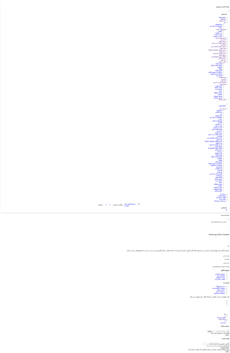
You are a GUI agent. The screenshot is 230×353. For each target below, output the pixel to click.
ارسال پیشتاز (221, 290)
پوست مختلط (218, 92)
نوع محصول (218, 24)
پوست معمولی (217, 96)
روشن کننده (222, 41)
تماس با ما (222, 199)
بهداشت (219, 67)
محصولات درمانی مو (216, 26)
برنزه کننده (222, 51)
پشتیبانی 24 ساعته (219, 293)
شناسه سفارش (224, 344)
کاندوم (220, 31)
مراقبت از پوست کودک (215, 72)
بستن (227, 335)
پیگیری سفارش (225, 347)
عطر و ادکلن (222, 99)
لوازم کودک (218, 70)
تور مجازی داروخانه (220, 200)
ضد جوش (223, 48)
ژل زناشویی (218, 32)
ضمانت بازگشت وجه (218, 288)
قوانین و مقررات (221, 197)
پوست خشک (218, 87)
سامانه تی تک (221, 275)
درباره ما (223, 194)
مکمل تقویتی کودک (216, 65)
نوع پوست (223, 84)
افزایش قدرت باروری (219, 82)
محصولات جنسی (221, 29)
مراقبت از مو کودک (216, 73)
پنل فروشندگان (220, 286)
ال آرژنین (223, 39)
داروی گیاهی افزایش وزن (218, 46)
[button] (224, 14)
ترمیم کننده (222, 55)
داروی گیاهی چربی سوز (219, 43)
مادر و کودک (222, 61)
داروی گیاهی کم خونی (219, 53)
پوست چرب (218, 89)
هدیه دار (223, 79)
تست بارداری (218, 34)
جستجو (210, 331)
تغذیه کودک (218, 63)
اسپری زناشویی (217, 36)
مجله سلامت (222, 195)
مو (225, 22)
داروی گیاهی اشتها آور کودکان (217, 49)
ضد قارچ (223, 80)
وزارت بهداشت (220, 277)
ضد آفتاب (223, 19)
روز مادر (223, 60)
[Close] (228, 342)
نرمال (220, 91)
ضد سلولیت (222, 77)
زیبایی (220, 27)
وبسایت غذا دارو (220, 274)
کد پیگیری (226, 346)
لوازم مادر (219, 75)
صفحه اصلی (222, 17)
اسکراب (223, 44)
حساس (220, 94)
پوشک (220, 68)
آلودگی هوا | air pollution (219, 56)
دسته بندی (223, 108)
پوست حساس (218, 97)
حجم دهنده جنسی (220, 38)
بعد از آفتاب (222, 20)
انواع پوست (218, 85)
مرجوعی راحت (220, 291)
